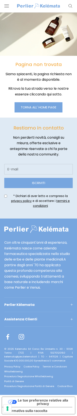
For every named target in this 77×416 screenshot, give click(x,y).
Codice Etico (65, 386)
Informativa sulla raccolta (26, 411)
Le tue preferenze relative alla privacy (43, 402)
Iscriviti (38, 183)
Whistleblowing (13, 371)
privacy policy (21, 201)
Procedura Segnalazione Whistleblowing (28, 376)
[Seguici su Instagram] (21, 336)
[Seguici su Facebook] (7, 336)
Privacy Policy (12, 366)
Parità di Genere (14, 381)
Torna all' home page (38, 107)
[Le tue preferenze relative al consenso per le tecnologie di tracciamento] (7, 408)
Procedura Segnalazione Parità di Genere (29, 386)
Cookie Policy (31, 366)
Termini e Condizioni (55, 366)
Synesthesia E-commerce (49, 360)
